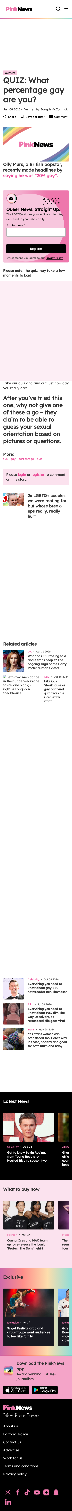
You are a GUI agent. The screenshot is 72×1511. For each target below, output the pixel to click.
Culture (10, 73)
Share (12, 117)
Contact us (12, 1442)
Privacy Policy (54, 257)
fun (5, 459)
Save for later (35, 117)
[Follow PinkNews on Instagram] (46, 1493)
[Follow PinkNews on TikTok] (27, 1493)
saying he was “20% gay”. (30, 175)
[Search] (58, 9)
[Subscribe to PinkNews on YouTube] (36, 1493)
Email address (20, 225)
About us (10, 1426)
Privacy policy (15, 1474)
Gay (13, 459)
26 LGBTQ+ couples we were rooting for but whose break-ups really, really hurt (47, 506)
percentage (26, 459)
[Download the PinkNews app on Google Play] (45, 1390)
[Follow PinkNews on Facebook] (18, 1493)
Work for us (12, 1458)
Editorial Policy (15, 1434)
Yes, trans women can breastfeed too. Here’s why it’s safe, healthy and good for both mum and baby (47, 1040)
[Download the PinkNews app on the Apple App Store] (16, 1390)
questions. (47, 440)
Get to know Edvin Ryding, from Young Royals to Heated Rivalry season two (27, 1156)
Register (36, 249)
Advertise (11, 1450)
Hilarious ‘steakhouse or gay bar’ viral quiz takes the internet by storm (54, 691)
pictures (14, 440)
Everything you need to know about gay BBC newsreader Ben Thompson (47, 988)
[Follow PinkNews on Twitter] (8, 1493)
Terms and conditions (20, 1466)
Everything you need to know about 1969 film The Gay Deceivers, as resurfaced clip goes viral (46, 1015)
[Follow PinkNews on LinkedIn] (8, 1503)
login (22, 474)
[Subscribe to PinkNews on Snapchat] (56, 1493)
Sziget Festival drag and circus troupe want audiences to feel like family (28, 1332)
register (37, 474)
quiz (39, 459)
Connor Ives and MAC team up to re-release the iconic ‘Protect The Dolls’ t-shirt (27, 1244)
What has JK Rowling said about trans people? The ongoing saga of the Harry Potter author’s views (47, 662)
